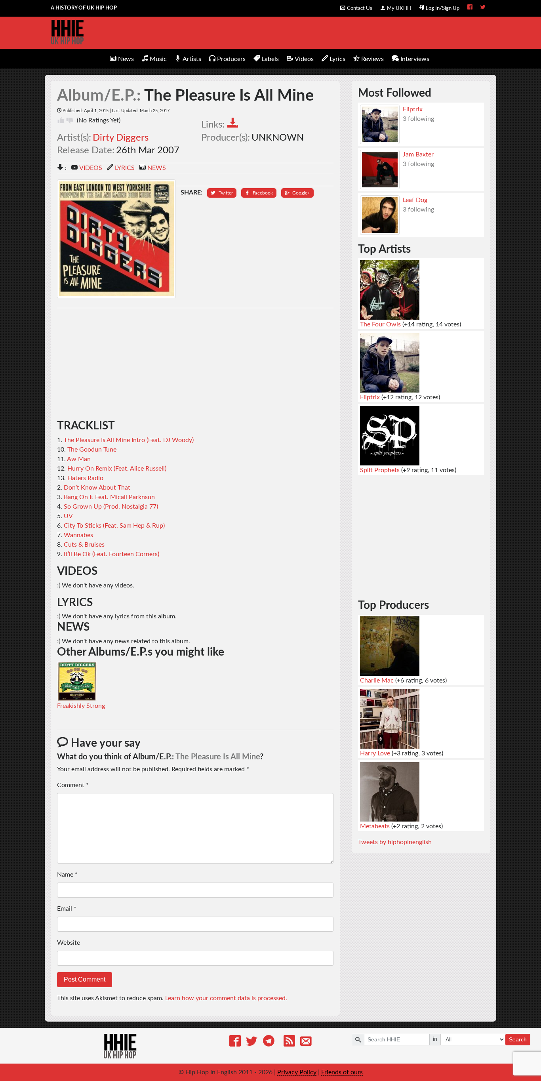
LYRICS (125, 168)
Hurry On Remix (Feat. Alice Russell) (116, 468)
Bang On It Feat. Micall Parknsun (109, 497)
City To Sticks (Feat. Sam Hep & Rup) (114, 525)
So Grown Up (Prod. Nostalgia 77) (111, 506)
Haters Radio (85, 478)
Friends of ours (342, 1072)
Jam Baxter (418, 154)
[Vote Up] (61, 120)
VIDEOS (90, 168)
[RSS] (289, 1042)
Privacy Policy (296, 1072)
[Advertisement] (195, 364)
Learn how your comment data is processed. (226, 998)
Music (158, 59)
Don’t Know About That (97, 487)
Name (67, 874)
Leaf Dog (415, 200)
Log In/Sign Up (442, 8)
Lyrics (337, 59)
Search (518, 1039)
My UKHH (399, 8)
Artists (192, 59)
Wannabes (78, 535)
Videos (304, 59)
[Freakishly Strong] (77, 681)
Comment (73, 785)
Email (66, 909)
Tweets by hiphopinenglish (395, 842)
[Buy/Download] (234, 124)
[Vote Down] (70, 120)
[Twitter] (251, 1042)
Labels (270, 59)
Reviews (372, 59)
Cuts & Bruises (84, 544)
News (126, 59)
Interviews (414, 59)
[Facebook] (235, 1042)
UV (68, 516)
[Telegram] (268, 1042)
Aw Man (79, 459)
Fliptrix (413, 109)
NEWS (156, 168)
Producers (231, 59)
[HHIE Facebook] (470, 8)
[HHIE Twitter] (483, 8)
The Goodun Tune (91, 449)
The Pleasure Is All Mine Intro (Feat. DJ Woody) (129, 440)
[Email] (306, 1042)
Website (68, 943)
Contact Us (359, 8)
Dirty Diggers (121, 138)
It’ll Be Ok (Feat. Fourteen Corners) (111, 554)
